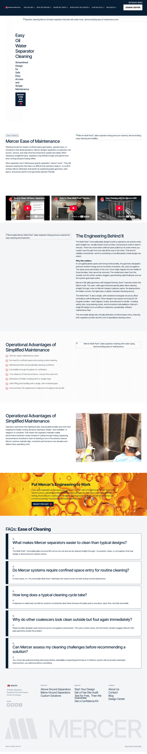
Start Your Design (85, 689)
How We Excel (97, 7)
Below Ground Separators (55, 692)
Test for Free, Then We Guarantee (88, 696)
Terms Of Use (129, 746)
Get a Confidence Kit (86, 701)
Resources (110, 7)
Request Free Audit (41, 504)
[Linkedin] (8, 705)
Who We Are (28, 7)
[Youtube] (16, 705)
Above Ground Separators (56, 689)
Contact (113, 692)
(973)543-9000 (135, 2)
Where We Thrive (59, 7)
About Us (113, 689)
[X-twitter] (20, 705)
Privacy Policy (137, 746)
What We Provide (43, 7)
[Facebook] (12, 705)
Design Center (116, 699)
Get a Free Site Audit (86, 692)
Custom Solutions (51, 695)
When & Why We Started (79, 7)
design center (133, 7)
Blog (111, 695)
